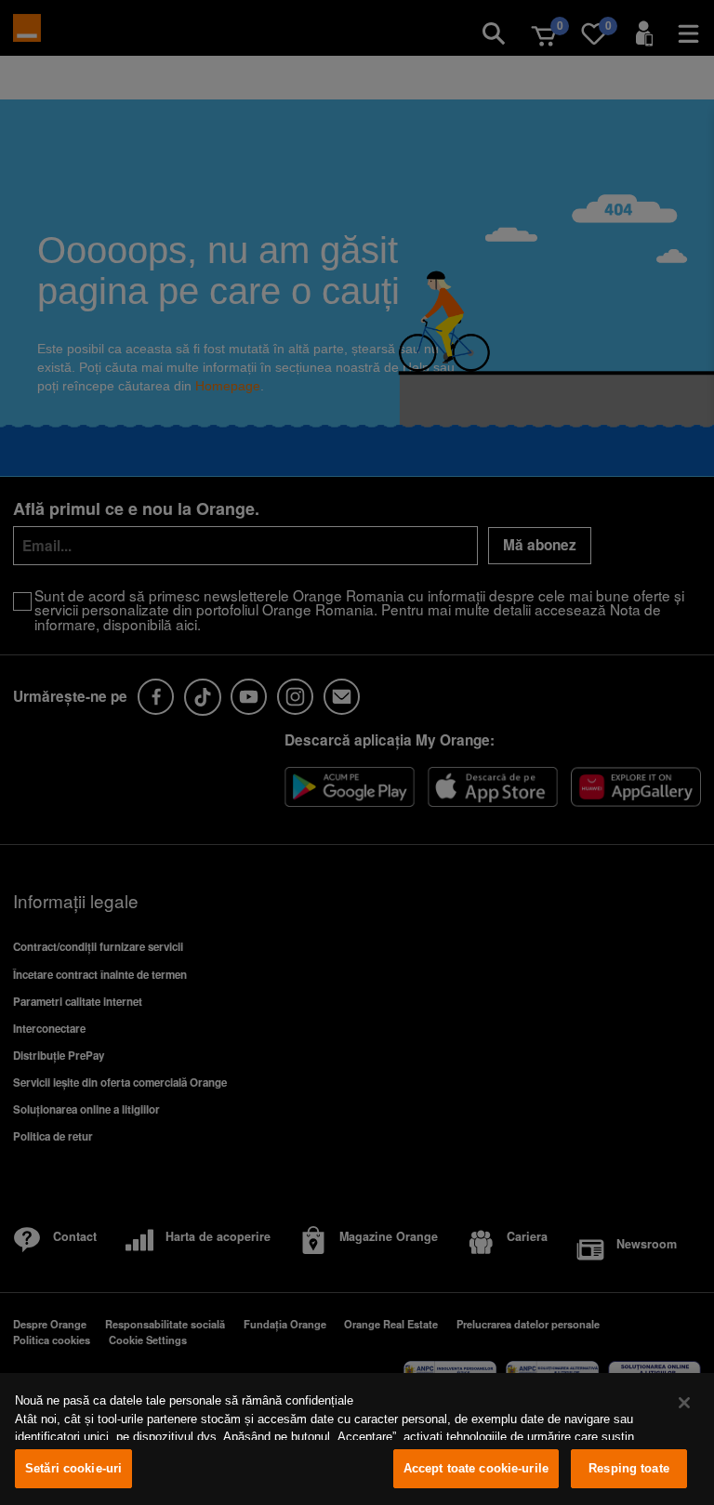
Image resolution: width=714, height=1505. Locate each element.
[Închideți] (684, 1402)
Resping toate (628, 1468)
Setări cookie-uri (73, 1468)
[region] (357, 1439)
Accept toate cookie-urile (476, 1468)
